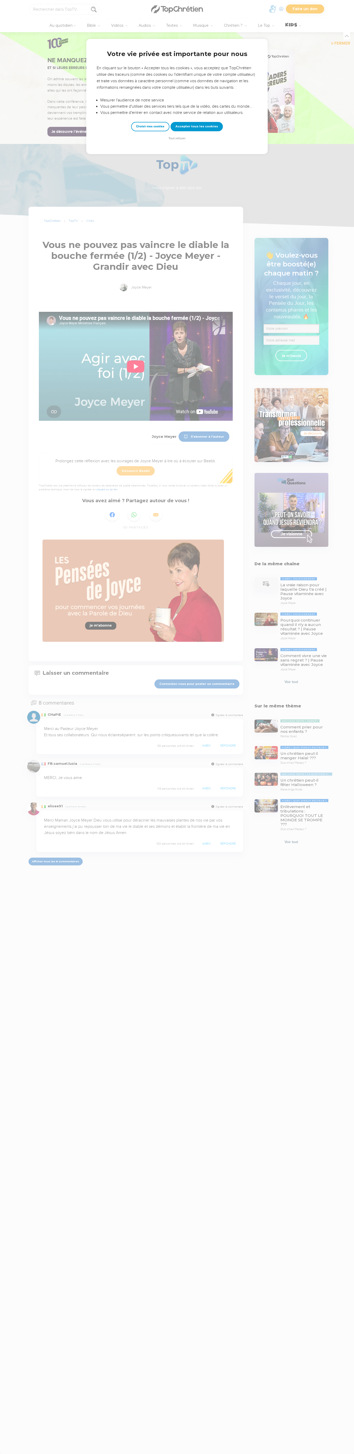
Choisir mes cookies (150, 126)
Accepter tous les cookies (196, 126)
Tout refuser (177, 138)
